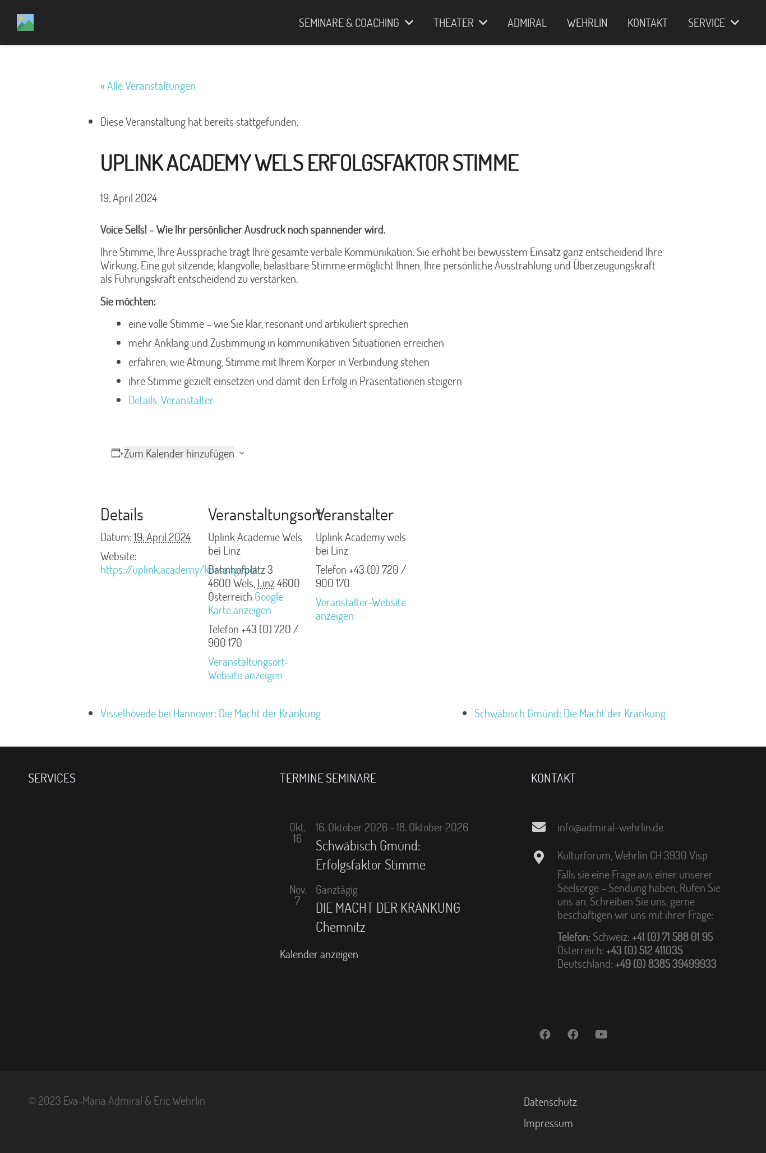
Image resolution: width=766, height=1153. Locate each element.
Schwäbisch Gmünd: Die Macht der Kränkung (570, 713)
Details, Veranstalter (171, 399)
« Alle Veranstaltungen (148, 85)
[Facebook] (545, 1035)
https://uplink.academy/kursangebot (179, 569)
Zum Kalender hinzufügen (179, 453)
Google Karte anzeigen (245, 603)
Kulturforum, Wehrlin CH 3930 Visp (632, 855)
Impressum (548, 1122)
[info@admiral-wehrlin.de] (544, 827)
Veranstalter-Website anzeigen (361, 608)
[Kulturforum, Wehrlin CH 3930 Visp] (544, 857)
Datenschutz (550, 1101)
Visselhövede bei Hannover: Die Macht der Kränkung (210, 713)
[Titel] (25, 22)
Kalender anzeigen (319, 953)
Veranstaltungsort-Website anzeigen (248, 668)
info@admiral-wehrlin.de (610, 827)
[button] (406, 22)
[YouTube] (601, 1035)
